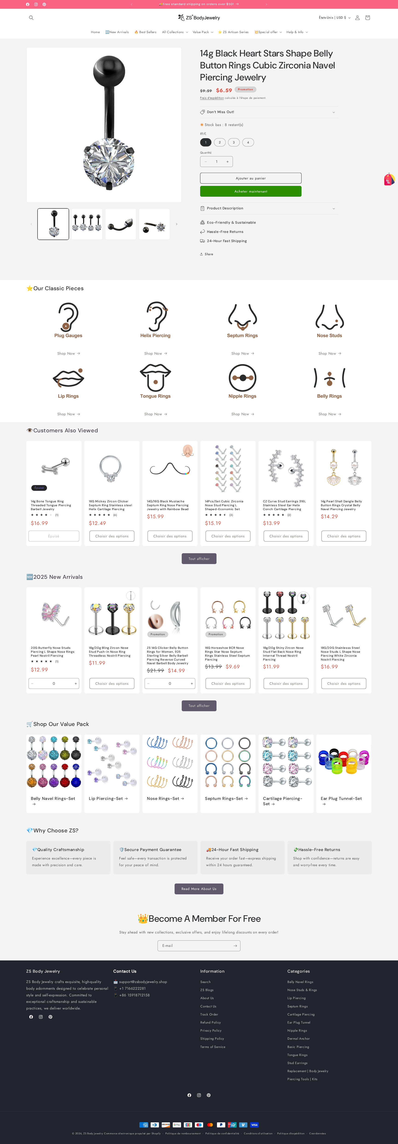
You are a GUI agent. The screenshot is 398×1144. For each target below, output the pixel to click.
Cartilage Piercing (301, 1014)
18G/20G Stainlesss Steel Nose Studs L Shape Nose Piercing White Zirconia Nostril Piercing (340, 653)
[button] (31, 18)
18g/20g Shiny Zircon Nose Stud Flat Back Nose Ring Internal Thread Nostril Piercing (283, 653)
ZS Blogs (207, 990)
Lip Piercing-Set (106, 798)
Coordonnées (317, 1133)
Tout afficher (199, 558)
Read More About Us (199, 888)
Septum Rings (297, 1006)
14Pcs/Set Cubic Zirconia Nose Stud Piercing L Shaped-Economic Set (224, 505)
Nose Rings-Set (163, 798)
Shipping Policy (212, 1038)
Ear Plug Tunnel (298, 1022)
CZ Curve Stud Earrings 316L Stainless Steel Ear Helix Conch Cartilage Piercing (284, 505)
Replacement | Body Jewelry (307, 1071)
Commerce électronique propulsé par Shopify (132, 1133)
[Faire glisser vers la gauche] (31, 224)
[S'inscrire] (235, 945)
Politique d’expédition (290, 1133)
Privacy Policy (210, 1030)
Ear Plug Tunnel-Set (341, 798)
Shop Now (66, 353)
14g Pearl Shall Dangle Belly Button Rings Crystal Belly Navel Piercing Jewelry (341, 505)
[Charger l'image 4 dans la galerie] (154, 224)
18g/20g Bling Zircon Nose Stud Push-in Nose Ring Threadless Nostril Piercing (109, 652)
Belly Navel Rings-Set (53, 798)
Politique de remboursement (183, 1133)
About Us (207, 998)
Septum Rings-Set (224, 798)
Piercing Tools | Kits (302, 1079)
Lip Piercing (296, 998)
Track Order (209, 1014)
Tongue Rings (297, 1055)
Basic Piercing (298, 1047)
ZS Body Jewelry (93, 1133)
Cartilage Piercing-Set (282, 801)
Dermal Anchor (298, 1038)
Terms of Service (212, 1047)
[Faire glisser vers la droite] (177, 224)
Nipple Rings (297, 1030)
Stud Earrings (297, 1063)
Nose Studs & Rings (302, 990)
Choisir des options (112, 536)
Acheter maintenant (250, 191)
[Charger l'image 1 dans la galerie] (53, 224)
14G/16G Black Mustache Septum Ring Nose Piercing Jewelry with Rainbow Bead (168, 505)
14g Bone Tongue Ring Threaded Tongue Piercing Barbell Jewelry (51, 505)
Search (205, 982)
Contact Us (208, 1006)
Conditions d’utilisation (258, 1133)
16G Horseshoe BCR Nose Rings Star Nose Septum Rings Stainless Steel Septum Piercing (227, 653)
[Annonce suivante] (266, 4)
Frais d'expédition (212, 98)
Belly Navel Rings (300, 982)
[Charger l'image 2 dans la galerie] (86, 224)
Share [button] (209, 254)
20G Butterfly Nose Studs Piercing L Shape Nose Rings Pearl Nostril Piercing (52, 652)
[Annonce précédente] (131, 4)
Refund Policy (210, 1022)
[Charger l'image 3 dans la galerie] (120, 224)
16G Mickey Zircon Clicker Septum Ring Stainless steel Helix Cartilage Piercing (110, 505)
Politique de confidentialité (222, 1133)
